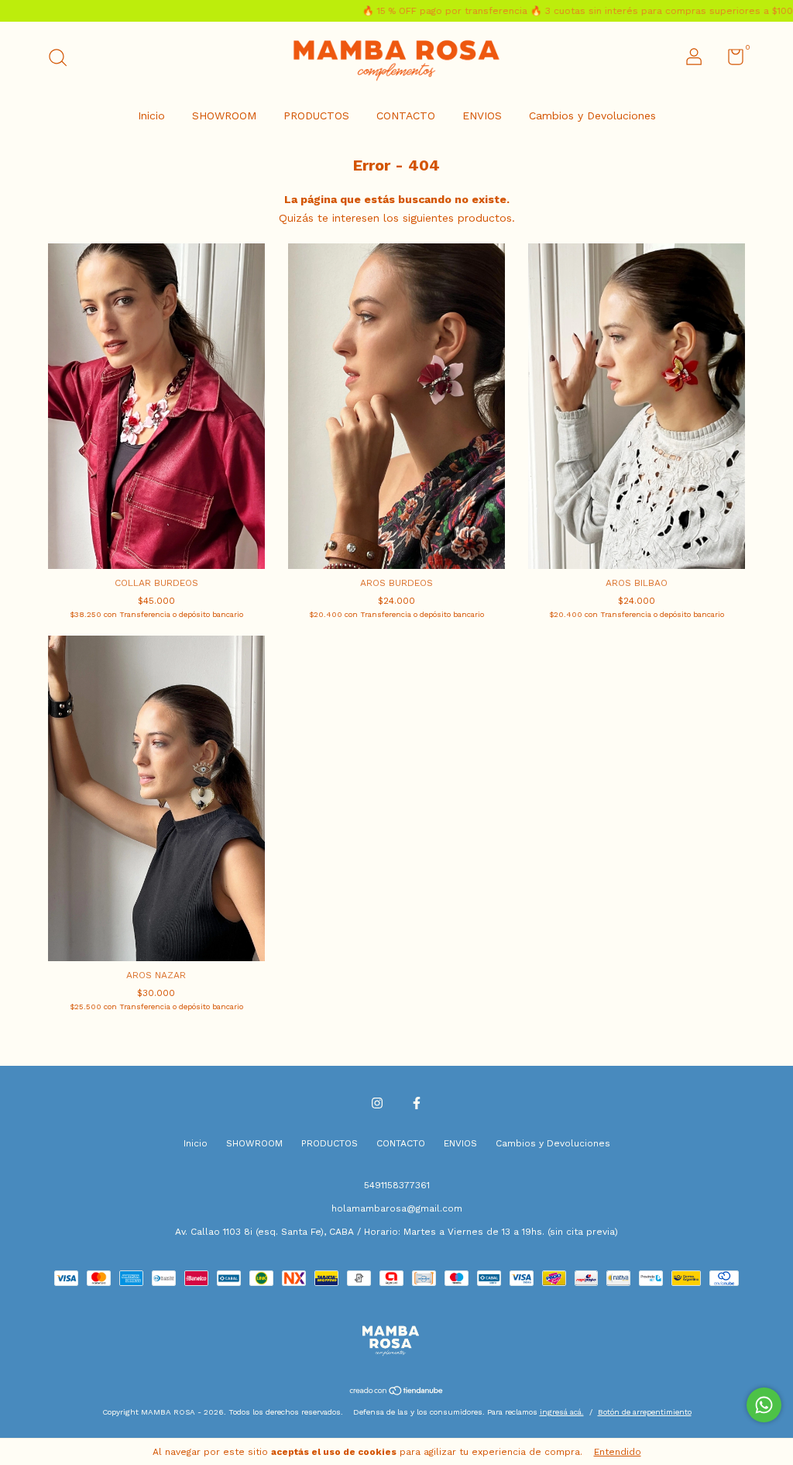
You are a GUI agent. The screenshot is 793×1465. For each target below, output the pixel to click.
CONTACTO (405, 115)
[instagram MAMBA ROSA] (377, 1103)
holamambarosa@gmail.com (396, 1208)
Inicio (151, 115)
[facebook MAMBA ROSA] (416, 1103)
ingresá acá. (562, 1412)
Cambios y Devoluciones (592, 115)
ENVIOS (482, 115)
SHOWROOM (224, 115)
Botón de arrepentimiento (645, 1412)
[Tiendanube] (396, 1392)
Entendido (617, 1451)
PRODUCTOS (316, 115)
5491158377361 (397, 1185)
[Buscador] (63, 60)
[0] (730, 60)
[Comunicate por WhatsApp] (764, 1404)
